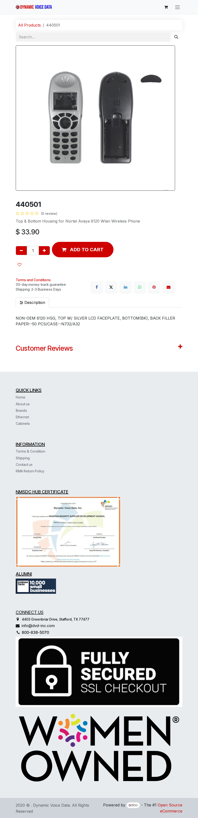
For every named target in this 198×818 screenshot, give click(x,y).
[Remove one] (21, 250)
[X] (111, 287)
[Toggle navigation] (177, 7)
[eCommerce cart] (166, 7)
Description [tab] (34, 302)
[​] (30, 423)
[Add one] (44, 250)
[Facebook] (97, 287)
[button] (82, 249)
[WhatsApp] (140, 287)
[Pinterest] (154, 287)
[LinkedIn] (125, 287)
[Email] (168, 287)
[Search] (176, 37)
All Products (29, 25)
